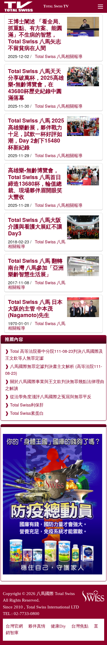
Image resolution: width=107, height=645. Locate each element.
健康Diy (58, 626)
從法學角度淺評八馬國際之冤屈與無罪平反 (50, 396)
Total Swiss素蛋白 (27, 413)
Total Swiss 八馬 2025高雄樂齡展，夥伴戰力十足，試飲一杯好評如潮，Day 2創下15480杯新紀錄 (36, 133)
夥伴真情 (36, 626)
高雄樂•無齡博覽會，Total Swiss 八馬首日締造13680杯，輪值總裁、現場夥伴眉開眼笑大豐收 (35, 183)
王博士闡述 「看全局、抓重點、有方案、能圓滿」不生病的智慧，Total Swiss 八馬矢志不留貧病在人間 (36, 34)
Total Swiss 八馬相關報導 (58, 56)
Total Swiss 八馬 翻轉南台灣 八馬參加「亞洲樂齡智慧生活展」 (36, 267)
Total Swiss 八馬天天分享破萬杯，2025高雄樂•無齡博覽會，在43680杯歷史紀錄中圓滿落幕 (36, 84)
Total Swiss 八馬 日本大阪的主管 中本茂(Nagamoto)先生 (35, 308)
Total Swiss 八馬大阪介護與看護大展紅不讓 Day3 (35, 226)
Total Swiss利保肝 (27, 405)
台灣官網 (14, 626)
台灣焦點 (79, 626)
